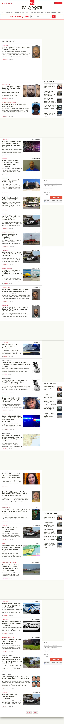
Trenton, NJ (5, 45)
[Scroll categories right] (62, 12)
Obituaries (61, 12)
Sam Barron (5, 59)
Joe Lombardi (5, 392)
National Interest (39, 12)
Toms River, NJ (6, 287)
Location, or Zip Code (48, 188)
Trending (47, 12)
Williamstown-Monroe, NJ (9, 102)
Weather (53, 12)
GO (53, 16)
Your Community (20, 12)
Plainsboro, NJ (6, 414)
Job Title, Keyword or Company (50, 183)
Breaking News (10, 12)
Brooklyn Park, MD (7, 268)
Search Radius (47, 192)
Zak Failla (5, 374)
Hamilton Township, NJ (8, 232)
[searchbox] (9, 3)
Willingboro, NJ (6, 396)
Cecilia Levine (5, 154)
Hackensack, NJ (6, 507)
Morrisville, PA (6, 84)
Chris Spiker (5, 283)
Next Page (29, 712)
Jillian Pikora (5, 98)
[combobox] (8, 3)
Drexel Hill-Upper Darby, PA (9, 562)
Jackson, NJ (5, 305)
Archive (35, 712)
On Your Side (29, 12)
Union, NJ (4, 543)
